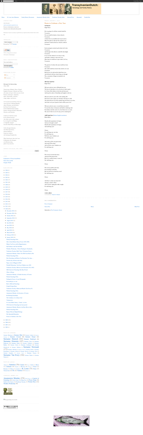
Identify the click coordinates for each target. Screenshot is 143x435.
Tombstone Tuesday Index (58, 17)
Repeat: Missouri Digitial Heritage (14, 312)
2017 (6, 192)
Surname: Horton (14, 345)
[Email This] (45, 193)
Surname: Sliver (33, 351)
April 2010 (9, 230)
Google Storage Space (11, 286)
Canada (22, 365)
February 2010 (10, 235)
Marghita (17, 366)
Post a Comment (48, 204)
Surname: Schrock (15, 351)
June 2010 (9, 225)
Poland (34, 366)
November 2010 (11, 213)
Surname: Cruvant (15, 337)
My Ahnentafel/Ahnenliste (12, 314)
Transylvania (7, 370)
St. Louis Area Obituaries (13, 17)
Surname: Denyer (30, 337)
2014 (6, 199)
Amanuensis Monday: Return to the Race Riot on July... (19, 307)
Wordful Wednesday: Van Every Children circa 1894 (18, 265)
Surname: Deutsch (11, 339)
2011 (6, 206)
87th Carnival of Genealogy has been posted (16, 305)
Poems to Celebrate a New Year (13, 316)
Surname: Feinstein (11, 341)
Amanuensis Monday (12, 378)
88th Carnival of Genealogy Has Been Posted (17, 270)
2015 (6, 196)
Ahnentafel (79, 17)
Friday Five (23, 380)
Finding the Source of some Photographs (16, 279)
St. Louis (25, 368)
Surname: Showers (25, 351)
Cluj (28, 365)
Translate (14, 44)
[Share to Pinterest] (51, 193)
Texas (34, 369)
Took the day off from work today (14, 260)
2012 (6, 204)
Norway (29, 366)
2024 (6, 175)
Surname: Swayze (31, 353)
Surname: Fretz (28, 341)
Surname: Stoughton (8, 353)
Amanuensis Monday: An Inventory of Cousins (17, 293)
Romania (6, 369)
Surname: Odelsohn (12, 349)
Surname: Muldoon (16, 347)
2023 (6, 177)
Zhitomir (27, 370)
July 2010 (9, 223)
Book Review (28, 378)
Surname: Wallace (29, 355)
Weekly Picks (32, 382)
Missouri (23, 366)
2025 (6, 172)
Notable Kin (87, 17)
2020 (6, 184)
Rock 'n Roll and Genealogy (13, 284)
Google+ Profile (7, 162)
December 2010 (11, 211)
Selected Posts (70, 17)
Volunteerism (9, 300)
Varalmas (19, 370)
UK (13, 370)
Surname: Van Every (12, 355)
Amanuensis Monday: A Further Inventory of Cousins (19, 274)
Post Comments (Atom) (56, 210)
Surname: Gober (16, 343)
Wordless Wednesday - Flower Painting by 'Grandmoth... (19, 248)
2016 (6, 194)
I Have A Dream (10, 272)
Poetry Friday (56, 194)
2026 (6, 170)
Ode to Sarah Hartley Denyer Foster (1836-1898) (17, 242)
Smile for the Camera (8, 382)
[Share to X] (48, 193)
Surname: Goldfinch (27, 343)
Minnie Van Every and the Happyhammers (16, 244)
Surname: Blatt (18, 335)
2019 (6, 187)
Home (3, 17)
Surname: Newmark (31, 347)
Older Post (137, 206)
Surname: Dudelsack (30, 339)
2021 (6, 182)
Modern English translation (59, 115)
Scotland (18, 369)
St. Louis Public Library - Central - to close (16, 302)
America (12, 364)
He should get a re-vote (11, 281)
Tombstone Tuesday (21, 382)
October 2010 (10, 215)
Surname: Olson (21, 349)
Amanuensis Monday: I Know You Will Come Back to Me (20, 253)
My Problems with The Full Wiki (14, 246)
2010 (6, 208)
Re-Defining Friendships (12, 295)
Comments (8, 78)
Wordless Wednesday (9, 383)
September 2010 (11, 218)
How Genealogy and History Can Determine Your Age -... (19, 258)
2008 (6, 322)
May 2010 (9, 227)
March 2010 (10, 232)
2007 (6, 325)
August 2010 (10, 220)
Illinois (37, 365)
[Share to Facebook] (49, 193)
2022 (6, 180)
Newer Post (47, 206)
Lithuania (8, 366)
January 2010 (10, 237)
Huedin (32, 365)
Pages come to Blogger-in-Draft (13, 263)
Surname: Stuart (20, 353)
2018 (6, 189)
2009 (6, 320)
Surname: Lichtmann (26, 345)
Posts (6, 75)
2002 (6, 327)
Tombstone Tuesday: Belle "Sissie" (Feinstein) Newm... (19, 251)
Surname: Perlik (29, 349)
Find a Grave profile (8, 160)
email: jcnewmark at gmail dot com (11, 25)
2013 (6, 201)
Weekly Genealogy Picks (12, 239)
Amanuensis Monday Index (43, 17)
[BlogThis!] (46, 193)
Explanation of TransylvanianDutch (12, 158)
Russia (12, 369)
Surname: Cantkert (29, 335)
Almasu (5, 365)
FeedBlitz (11, 67)
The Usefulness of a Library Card (14, 297)
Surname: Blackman (8, 335)
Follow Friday (16, 380)
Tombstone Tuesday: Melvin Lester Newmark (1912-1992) (20, 267)
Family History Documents (28, 17)
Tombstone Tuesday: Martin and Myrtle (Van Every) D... (19, 288)
